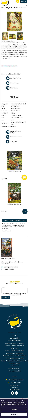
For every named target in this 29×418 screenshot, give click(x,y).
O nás (14, 335)
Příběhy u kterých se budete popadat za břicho (14, 361)
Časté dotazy (15, 366)
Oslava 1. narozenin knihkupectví (14, 343)
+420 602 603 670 (9, 269)
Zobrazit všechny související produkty (14, 220)
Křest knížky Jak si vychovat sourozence (14, 356)
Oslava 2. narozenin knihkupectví (14, 346)
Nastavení (14, 409)
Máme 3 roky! (14, 348)
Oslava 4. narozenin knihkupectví (14, 351)
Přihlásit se (6, 297)
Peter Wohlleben (16, 108)
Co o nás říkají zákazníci (14, 341)
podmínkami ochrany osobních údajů (17, 294)
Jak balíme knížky (14, 338)
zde (2, 406)
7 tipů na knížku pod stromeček (14, 358)
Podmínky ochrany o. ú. (14, 368)
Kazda (13, 113)
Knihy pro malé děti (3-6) (18, 104)
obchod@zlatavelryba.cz (11, 267)
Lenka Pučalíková (16, 115)
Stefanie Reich (15, 111)
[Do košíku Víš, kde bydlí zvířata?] (24, 177)
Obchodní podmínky (14, 371)
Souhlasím (14, 414)
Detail (25, 211)
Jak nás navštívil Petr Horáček (14, 353)
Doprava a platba (14, 363)
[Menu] (23, 1)
